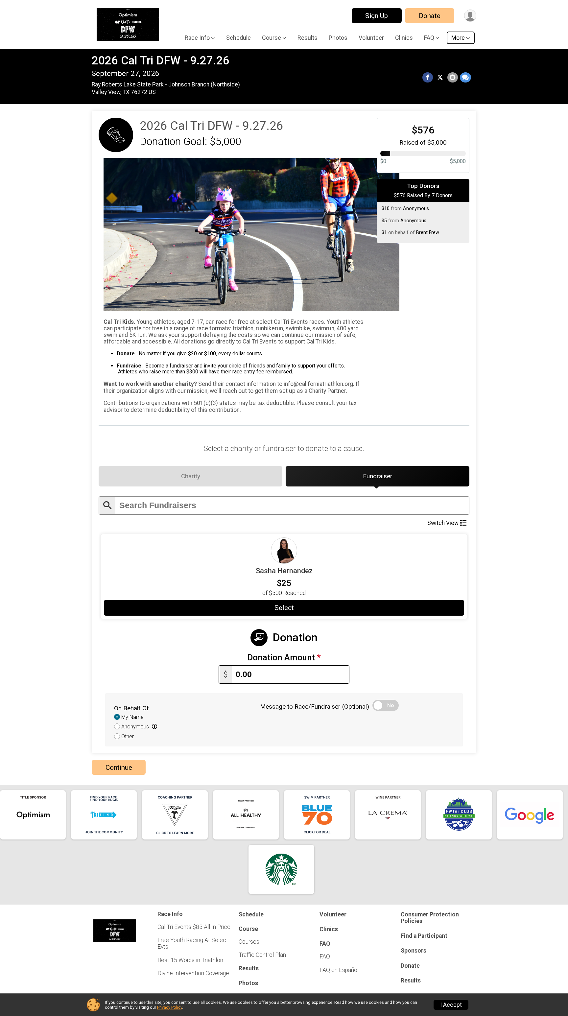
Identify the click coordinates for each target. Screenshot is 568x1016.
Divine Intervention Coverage (193, 973)
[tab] (190, 476)
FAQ (325, 956)
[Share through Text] (465, 77)
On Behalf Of (131, 708)
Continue (119, 767)
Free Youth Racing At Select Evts (192, 943)
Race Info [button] (197, 37)
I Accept (451, 1005)
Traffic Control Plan (262, 955)
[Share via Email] (452, 77)
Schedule (238, 37)
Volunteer (371, 37)
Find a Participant (424, 936)
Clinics (404, 37)
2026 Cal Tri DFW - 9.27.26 (160, 60)
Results (307, 37)
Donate (429, 16)
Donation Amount (284, 657)
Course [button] (271, 37)
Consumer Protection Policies (430, 917)
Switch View (443, 523)
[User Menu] (470, 16)
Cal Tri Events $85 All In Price (193, 927)
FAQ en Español (339, 970)
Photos (338, 37)
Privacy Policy (169, 1007)
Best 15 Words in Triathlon (190, 960)
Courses (249, 941)
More (458, 37)
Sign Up (376, 16)
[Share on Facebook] (427, 77)
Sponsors (413, 950)
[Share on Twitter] (440, 77)
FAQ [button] (429, 37)
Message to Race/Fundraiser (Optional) (314, 706)
